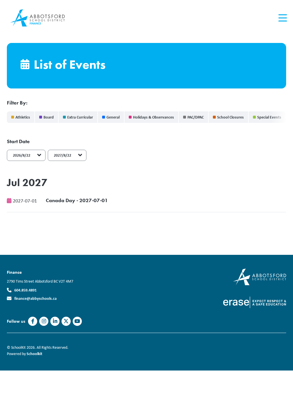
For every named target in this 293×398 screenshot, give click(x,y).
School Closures (230, 117)
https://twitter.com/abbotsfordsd (66, 321)
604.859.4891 (25, 290)
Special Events (269, 117)
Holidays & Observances (153, 117)
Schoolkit (34, 353)
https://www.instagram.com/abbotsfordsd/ (44, 321)
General (113, 117)
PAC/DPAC (195, 117)
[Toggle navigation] (282, 18)
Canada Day (60, 200)
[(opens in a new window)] (259, 276)
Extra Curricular (80, 117)
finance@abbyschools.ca (35, 298)
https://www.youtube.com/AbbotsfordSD (77, 321)
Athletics (22, 117)
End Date (58, 141)
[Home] (41, 18)
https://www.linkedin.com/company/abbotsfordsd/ (55, 321)
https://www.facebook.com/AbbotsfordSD (32, 321)
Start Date (18, 141)
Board (48, 117)
